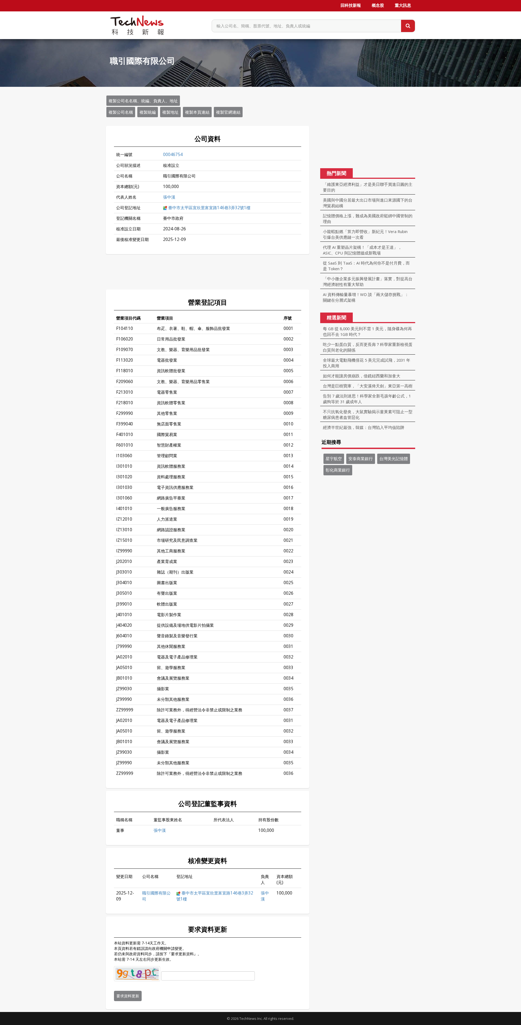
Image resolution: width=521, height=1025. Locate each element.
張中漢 (169, 197)
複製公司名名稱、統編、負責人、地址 (143, 100)
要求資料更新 (127, 995)
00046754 (173, 154)
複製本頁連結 (197, 112)
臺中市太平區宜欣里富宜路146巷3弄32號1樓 (209, 208)
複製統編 (147, 112)
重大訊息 (403, 5)
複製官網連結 (228, 112)
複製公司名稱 (121, 112)
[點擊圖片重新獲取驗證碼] (137, 973)
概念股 (378, 5)
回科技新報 (351, 5)
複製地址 (170, 112)
